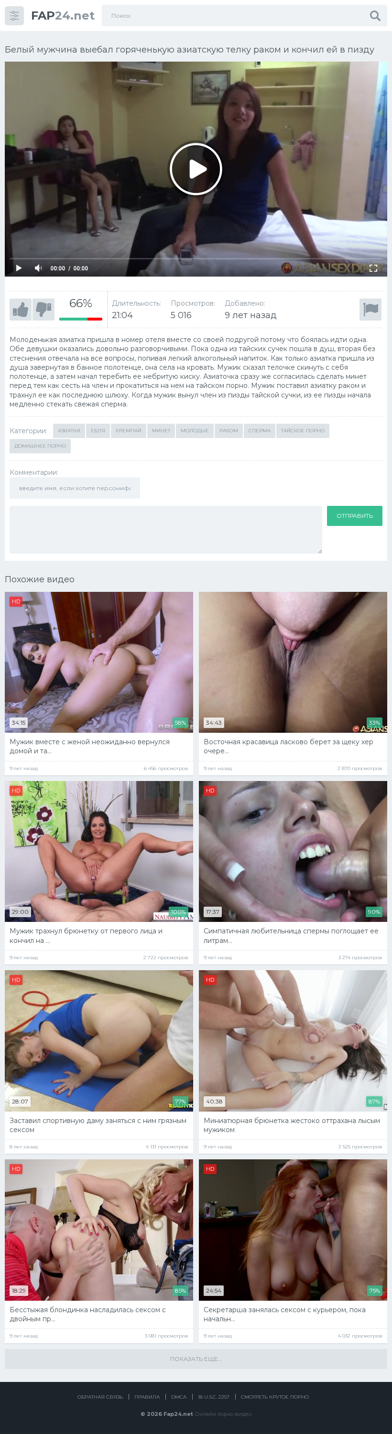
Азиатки (69, 431)
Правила (147, 1397)
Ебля (98, 431)
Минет (161, 431)
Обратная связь (100, 1397)
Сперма (260, 431)
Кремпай (129, 431)
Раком (228, 431)
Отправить (355, 515)
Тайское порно (303, 431)
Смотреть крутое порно (275, 1397)
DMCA (178, 1397)
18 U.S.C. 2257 (213, 1397)
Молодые (195, 431)
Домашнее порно (40, 446)
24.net (63, 15)
